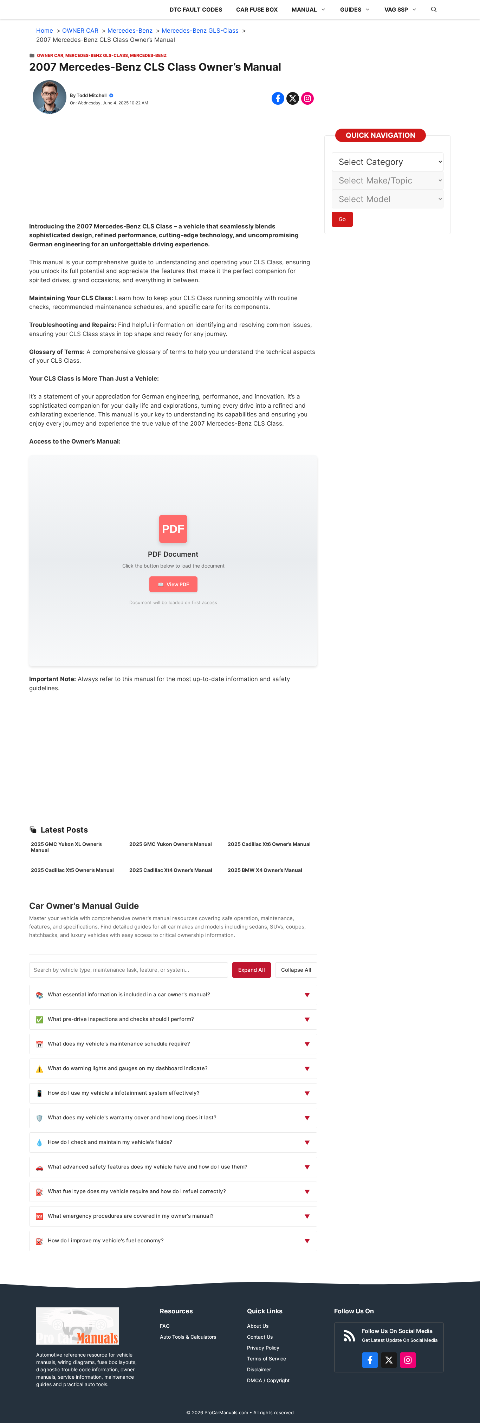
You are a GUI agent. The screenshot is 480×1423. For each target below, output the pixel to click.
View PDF (173, 584)
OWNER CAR (50, 55)
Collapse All (296, 969)
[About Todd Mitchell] (49, 98)
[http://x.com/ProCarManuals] (389, 1360)
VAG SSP (396, 9)
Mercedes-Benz (148, 55)
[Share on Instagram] (307, 98)
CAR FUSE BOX (257, 9)
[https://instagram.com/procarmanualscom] (408, 1360)
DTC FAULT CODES (196, 9)
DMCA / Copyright (268, 1380)
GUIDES (350, 9)
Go (342, 219)
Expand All (251, 969)
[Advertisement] (173, 173)
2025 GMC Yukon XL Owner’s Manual (66, 847)
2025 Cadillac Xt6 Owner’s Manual (269, 844)
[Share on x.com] (292, 98)
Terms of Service (266, 1358)
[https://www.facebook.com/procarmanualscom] (370, 1360)
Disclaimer (259, 1369)
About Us (258, 1326)
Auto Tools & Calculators (188, 1337)
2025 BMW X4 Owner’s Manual (265, 870)
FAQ (165, 1326)
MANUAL (304, 9)
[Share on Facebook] (278, 98)
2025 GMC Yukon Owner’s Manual (170, 844)
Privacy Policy (263, 1348)
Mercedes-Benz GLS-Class (96, 55)
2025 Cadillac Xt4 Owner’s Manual (170, 870)
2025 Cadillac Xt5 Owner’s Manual (72, 870)
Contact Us (260, 1337)
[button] (434, 9)
